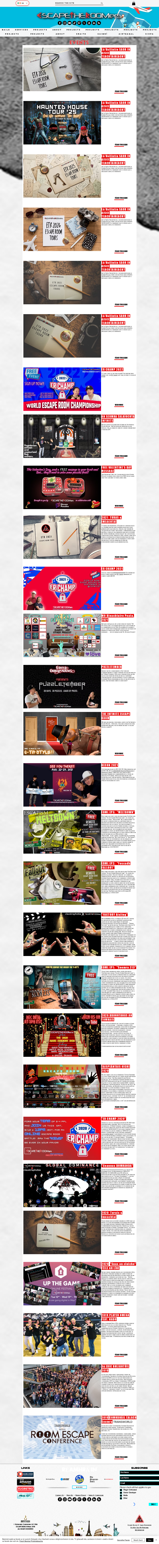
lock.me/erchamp (107, 1134)
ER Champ (120, 574)
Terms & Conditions (95, 1495)
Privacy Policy (80, 1495)
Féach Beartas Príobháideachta (31, 1541)
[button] (133, 3)
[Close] (156, 1540)
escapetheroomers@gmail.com (112, 1101)
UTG (133, 1272)
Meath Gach (138, 1540)
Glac (149, 1540)
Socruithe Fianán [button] (123, 1540)
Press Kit (70, 1495)
